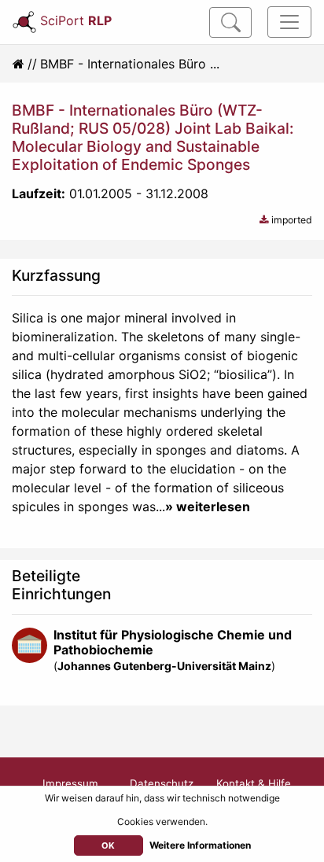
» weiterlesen (207, 506)
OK (108, 845)
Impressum (70, 783)
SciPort (76, 20)
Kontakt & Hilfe (253, 783)
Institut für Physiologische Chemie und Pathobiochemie (172, 642)
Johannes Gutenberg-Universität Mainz (164, 665)
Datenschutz (161, 783)
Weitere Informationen (200, 845)
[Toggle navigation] (289, 22)
